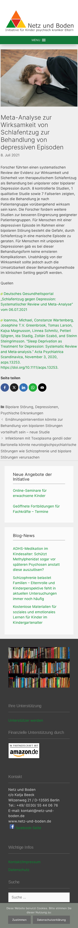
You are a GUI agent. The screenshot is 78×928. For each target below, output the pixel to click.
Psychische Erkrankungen (22, 413)
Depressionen (46, 407)
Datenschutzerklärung (51, 919)
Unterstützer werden (25, 720)
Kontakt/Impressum (24, 862)
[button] (36, 40)
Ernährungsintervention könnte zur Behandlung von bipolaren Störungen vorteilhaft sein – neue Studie (32, 425)
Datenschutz (18, 870)
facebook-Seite (28, 828)
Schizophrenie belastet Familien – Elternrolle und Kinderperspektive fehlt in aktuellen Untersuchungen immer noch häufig (35, 588)
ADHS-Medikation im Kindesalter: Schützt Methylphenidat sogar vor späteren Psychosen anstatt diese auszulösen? (36, 559)
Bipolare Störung (19, 407)
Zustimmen (19, 919)
